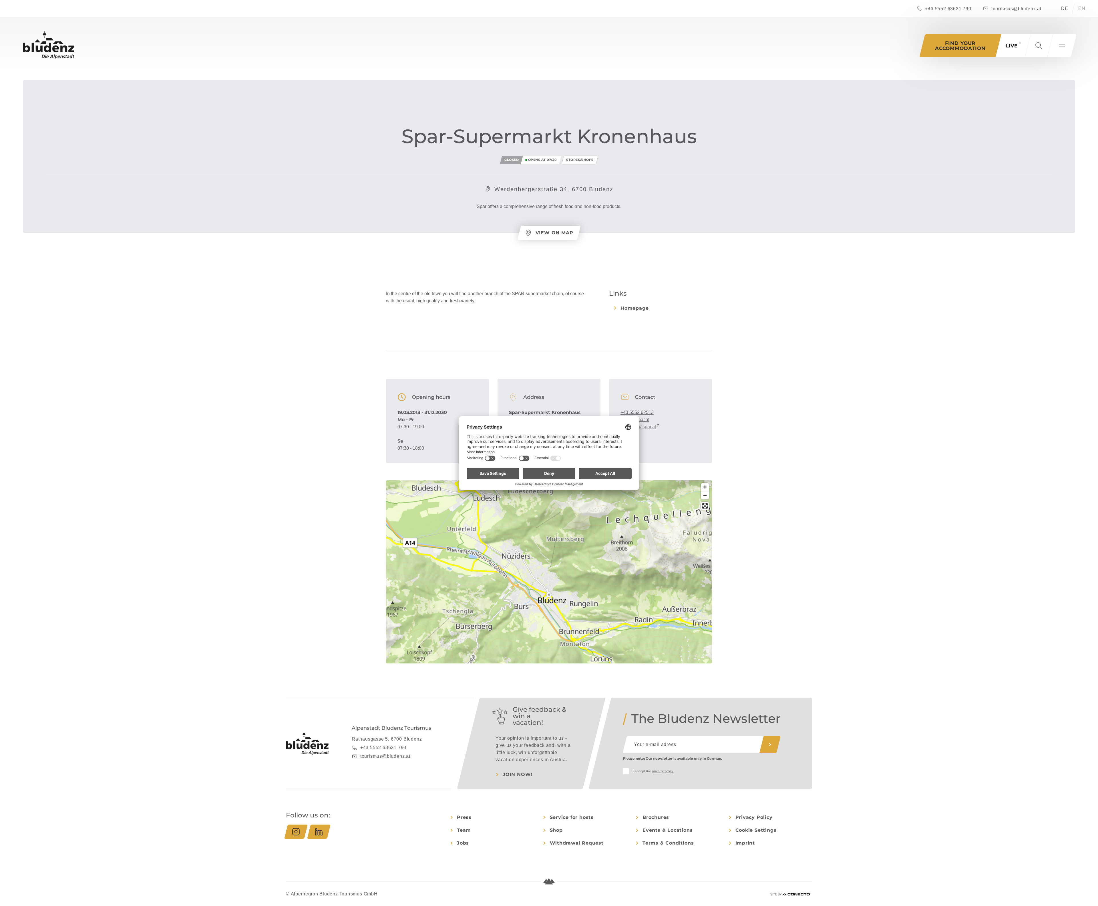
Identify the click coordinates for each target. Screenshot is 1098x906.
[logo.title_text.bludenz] (48, 45)
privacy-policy (663, 771)
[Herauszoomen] (705, 495)
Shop (556, 830)
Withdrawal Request (577, 843)
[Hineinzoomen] (705, 487)
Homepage (634, 308)
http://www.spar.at (638, 426)
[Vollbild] (705, 506)
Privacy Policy (754, 817)
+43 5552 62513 (637, 412)
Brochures (656, 817)
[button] (1039, 45)
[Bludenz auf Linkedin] (319, 832)
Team (464, 830)
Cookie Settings (756, 830)
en (1081, 8)
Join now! (517, 774)
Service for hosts (572, 817)
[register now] (770, 744)
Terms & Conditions (668, 843)
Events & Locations (668, 830)
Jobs (463, 843)
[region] (549, 594)
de (1064, 8)
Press (464, 817)
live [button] (1011, 46)
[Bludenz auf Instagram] (296, 832)
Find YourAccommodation (960, 45)
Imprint (745, 843)
